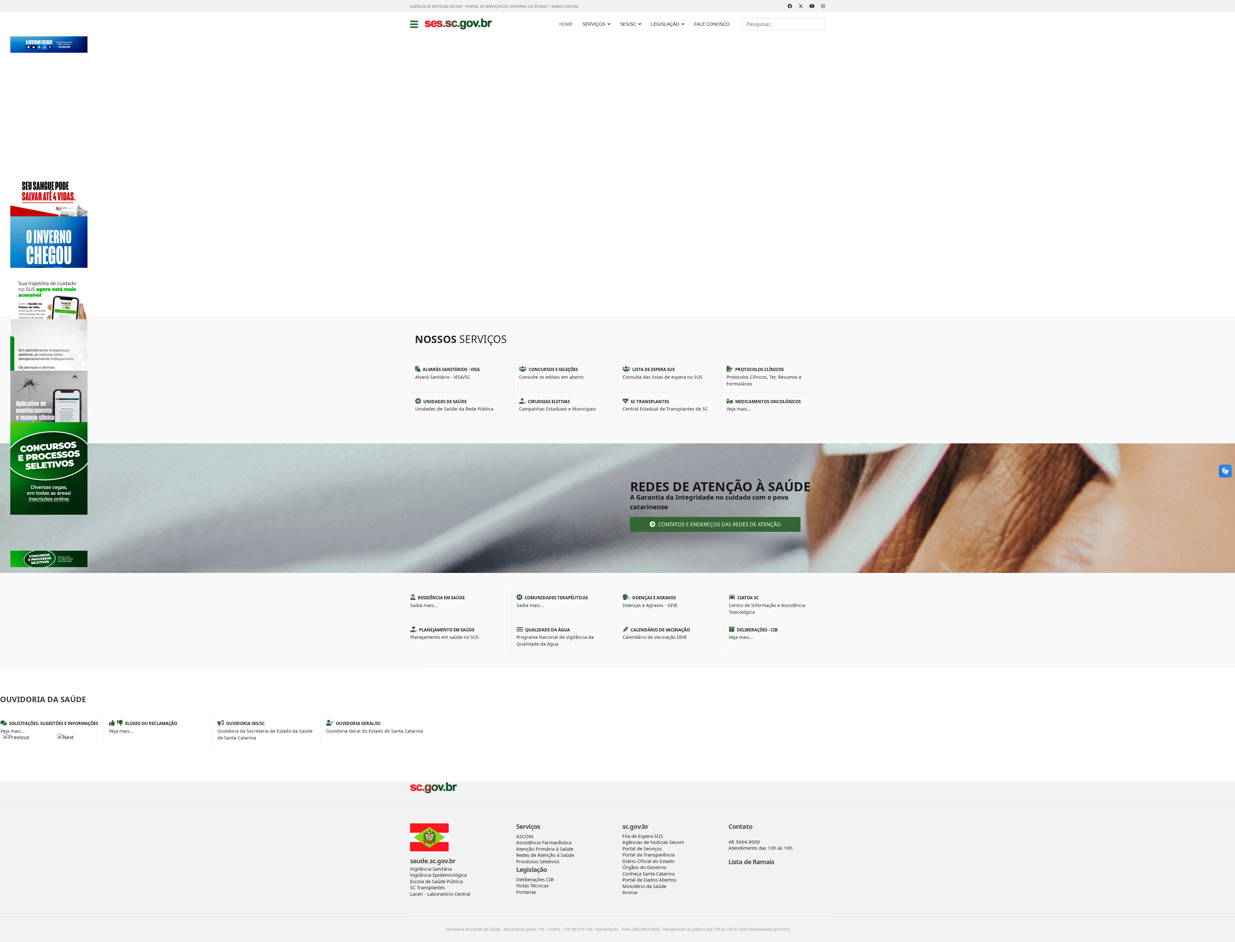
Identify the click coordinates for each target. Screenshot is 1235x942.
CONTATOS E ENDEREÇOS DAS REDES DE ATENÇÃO (719, 524)
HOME (566, 24)
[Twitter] (801, 6)
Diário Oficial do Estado (648, 861)
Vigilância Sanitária (431, 868)
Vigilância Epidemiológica (438, 875)
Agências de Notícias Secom (653, 842)
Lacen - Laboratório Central (440, 894)
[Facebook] (790, 6)
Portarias (526, 892)
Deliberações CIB (535, 879)
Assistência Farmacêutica (544, 842)
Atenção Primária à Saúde (544, 849)
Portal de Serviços (642, 848)
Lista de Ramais (751, 861)
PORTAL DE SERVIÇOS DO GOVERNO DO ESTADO (507, 6)
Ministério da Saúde (644, 886)
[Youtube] (812, 6)
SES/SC (628, 24)
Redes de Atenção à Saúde (545, 855)
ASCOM (524, 836)
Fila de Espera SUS (642, 836)
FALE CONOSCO (711, 24)
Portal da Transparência (648, 854)
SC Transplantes (427, 887)
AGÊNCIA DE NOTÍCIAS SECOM (436, 6)
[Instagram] (823, 6)
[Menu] (414, 24)
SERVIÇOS (593, 24)
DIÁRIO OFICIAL (565, 6)
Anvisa (629, 892)
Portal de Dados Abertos (649, 879)
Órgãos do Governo (644, 867)
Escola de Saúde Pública (436, 881)
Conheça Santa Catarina (648, 873)
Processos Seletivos (537, 861)
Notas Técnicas (532, 885)
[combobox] (783, 24)
